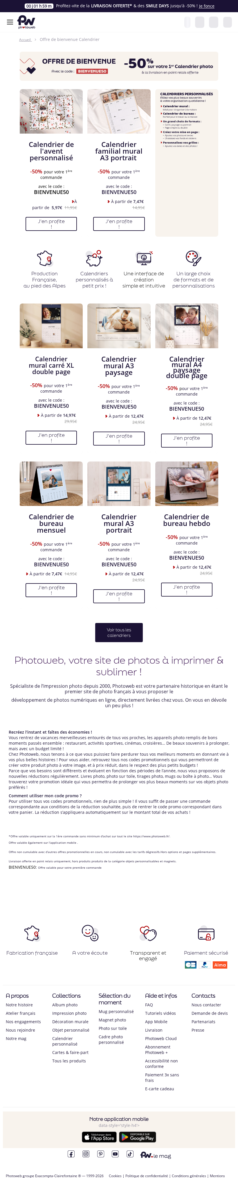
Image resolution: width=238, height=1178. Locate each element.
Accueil (25, 39)
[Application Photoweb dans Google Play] (137, 1141)
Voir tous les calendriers (119, 632)
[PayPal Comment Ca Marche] (204, 966)
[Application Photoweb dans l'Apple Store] (99, 1141)
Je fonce (206, 6)
